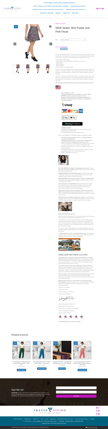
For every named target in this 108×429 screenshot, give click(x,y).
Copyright (92, 419)
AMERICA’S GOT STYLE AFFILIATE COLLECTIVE (48, 9)
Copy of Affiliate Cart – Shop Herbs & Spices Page (45, 421)
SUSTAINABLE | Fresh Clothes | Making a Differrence (59, 3)
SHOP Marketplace (18, 419)
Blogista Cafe (28, 419)
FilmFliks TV (36, 419)
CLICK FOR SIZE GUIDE (61, 46)
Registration (53, 419)
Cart (42, 419)
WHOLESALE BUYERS (78, 6)
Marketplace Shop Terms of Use (65, 419)
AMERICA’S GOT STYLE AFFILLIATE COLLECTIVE (54, 423)
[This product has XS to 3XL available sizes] (78, 115)
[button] (69, 6)
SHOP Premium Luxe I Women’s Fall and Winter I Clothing (50, 6)
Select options (21, 370)
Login (46, 419)
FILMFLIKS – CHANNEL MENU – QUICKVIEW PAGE (71, 421)
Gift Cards (75, 13)
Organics (58, 13)
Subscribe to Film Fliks (46, 13)
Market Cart (66, 13)
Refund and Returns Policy (81, 419)
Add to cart (64, 48)
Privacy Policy (28, 421)
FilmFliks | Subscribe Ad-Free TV (75, 9)
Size (56, 39)
